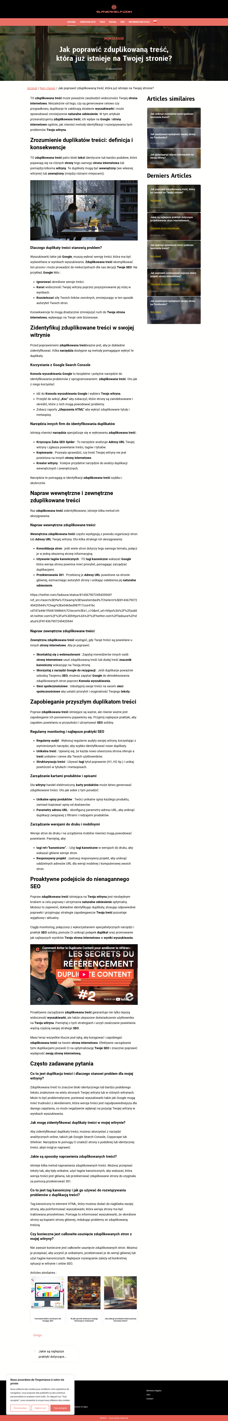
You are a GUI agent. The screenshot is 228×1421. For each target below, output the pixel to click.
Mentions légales (153, 1390)
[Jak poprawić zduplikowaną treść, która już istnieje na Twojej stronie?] (174, 198)
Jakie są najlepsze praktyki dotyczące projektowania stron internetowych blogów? (54, 1354)
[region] (40, 1395)
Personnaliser (20, 1408)
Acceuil (32, 88)
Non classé (114, 38)
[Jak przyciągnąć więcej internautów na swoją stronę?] (174, 158)
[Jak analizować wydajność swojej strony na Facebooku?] (174, 138)
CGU (148, 1394)
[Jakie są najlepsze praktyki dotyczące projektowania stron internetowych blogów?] (174, 226)
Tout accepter (60, 1408)
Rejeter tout (40, 1408)
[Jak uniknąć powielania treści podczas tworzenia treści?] (174, 118)
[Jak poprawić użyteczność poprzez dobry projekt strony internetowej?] (174, 282)
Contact (149, 1399)
